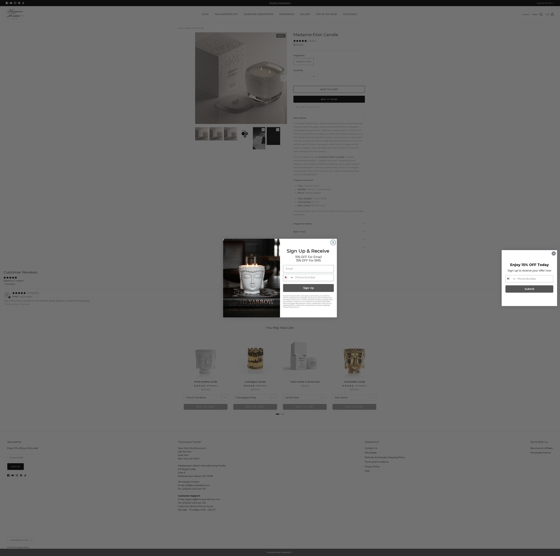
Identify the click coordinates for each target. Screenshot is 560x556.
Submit (529, 289)
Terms (297, 307)
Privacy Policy (288, 307)
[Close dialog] (333, 242)
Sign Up (308, 288)
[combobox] (288, 277)
